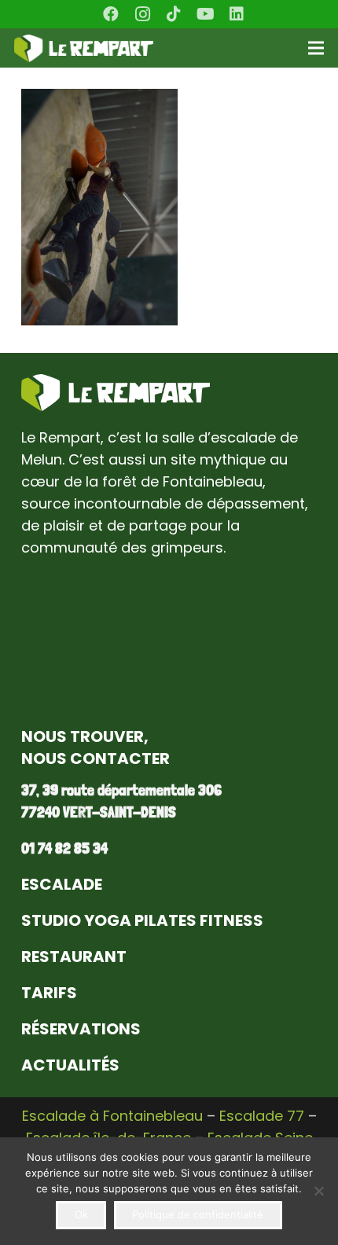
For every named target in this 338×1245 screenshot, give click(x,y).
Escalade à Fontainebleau (112, 1116)
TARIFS (49, 993)
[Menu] (316, 48)
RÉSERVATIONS (81, 1029)
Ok (81, 1214)
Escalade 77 (261, 1116)
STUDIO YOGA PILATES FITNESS (142, 920)
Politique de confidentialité (197, 1214)
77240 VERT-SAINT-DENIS (98, 811)
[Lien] (83, 48)
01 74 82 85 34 (64, 848)
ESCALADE (61, 884)
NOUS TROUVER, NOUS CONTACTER (95, 747)
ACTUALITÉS (70, 1065)
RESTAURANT (74, 957)
